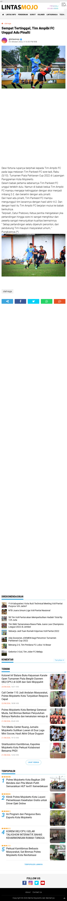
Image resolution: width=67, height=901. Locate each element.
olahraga (8, 24)
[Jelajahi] (63, 4)
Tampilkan (59, 660)
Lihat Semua (33, 762)
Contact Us (37, 892)
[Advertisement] (33, 128)
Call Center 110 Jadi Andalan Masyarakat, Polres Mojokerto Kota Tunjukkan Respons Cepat (25, 696)
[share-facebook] (20, 301)
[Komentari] (59, 301)
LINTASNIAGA (52, 15)
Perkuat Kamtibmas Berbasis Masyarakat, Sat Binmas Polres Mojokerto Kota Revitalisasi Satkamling (23, 853)
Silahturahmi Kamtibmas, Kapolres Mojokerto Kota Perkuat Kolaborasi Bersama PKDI (21, 747)
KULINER (41, 15)
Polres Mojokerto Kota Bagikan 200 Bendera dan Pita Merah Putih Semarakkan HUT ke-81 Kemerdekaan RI (27, 784)
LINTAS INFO (11, 15)
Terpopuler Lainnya (33, 864)
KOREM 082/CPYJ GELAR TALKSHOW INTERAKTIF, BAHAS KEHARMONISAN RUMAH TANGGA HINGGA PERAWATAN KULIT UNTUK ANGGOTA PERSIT (26, 838)
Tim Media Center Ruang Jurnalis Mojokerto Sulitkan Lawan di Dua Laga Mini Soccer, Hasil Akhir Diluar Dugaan (23, 730)
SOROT (33, 15)
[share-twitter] (33, 301)
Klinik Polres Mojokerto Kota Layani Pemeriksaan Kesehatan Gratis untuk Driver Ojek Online (26, 800)
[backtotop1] (64, 898)
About (28, 892)
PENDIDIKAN (23, 15)
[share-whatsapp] (46, 301)
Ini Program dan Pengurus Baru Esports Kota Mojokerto (23, 816)
